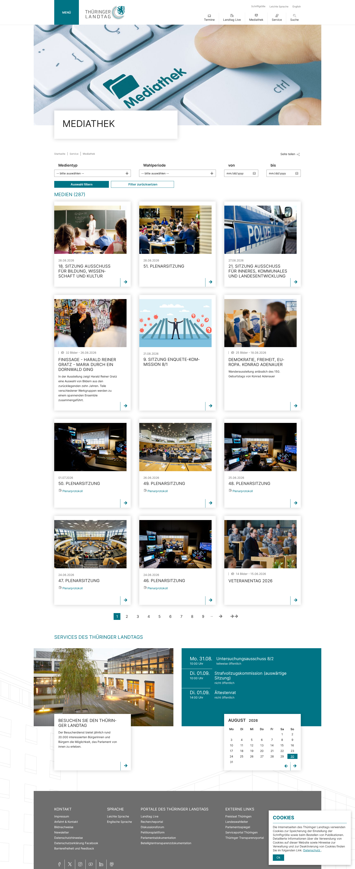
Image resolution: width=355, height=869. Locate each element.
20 (262, 751)
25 (241, 756)
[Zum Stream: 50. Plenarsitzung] (90, 447)
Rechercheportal (152, 821)
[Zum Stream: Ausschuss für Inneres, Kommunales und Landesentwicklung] (260, 230)
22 (282, 751)
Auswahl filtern (81, 184)
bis (273, 165)
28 (272, 756)
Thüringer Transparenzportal (244, 837)
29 (282, 756)
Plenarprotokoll (72, 491)
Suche (294, 19)
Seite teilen (287, 154)
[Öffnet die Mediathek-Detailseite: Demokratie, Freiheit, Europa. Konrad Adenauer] (260, 323)
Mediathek (256, 19)
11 (241, 745)
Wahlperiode (154, 165)
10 (231, 745)
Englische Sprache (119, 821)
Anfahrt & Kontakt (66, 821)
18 (241, 751)
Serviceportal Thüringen (241, 832)
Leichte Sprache (279, 6)
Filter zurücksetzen (142, 184)
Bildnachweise (63, 827)
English (297, 6)
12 (251, 745)
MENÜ (66, 12)
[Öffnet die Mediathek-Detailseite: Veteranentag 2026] (260, 544)
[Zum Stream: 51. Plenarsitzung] (175, 230)
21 (272, 751)
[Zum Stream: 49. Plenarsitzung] (175, 447)
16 (292, 745)
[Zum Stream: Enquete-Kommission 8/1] (175, 323)
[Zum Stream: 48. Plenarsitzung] (260, 447)
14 (272, 745)
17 (231, 751)
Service (277, 19)
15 (282, 745)
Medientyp (67, 165)
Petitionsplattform (153, 832)
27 (262, 756)
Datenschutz (312, 850)
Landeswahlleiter (236, 821)
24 (231, 756)
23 (292, 751)
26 (252, 756)
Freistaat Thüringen (238, 816)
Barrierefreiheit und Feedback (74, 848)
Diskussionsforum (152, 827)
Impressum (61, 816)
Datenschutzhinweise (68, 837)
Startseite (59, 153)
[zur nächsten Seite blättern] (220, 616)
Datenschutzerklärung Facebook (76, 843)
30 (292, 756)
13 (262, 745)
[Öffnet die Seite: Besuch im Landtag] (103, 687)
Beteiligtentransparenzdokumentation (166, 843)
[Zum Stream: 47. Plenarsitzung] (90, 544)
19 (252, 751)
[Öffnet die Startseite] (105, 20)
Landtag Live (232, 19)
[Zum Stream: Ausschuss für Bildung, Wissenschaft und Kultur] (90, 230)
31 (231, 762)
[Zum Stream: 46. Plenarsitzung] (175, 544)
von (231, 165)
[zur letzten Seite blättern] (234, 616)
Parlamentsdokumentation (158, 837)
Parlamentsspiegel (237, 827)
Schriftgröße (258, 6)
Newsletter (61, 832)
